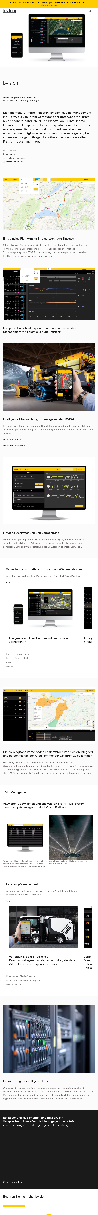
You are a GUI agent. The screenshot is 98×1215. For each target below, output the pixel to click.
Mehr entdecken (49, 5)
